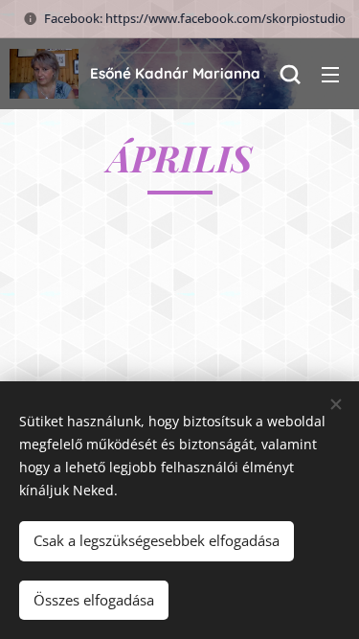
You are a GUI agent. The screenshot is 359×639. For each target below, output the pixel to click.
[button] (290, 74)
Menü (330, 74)
